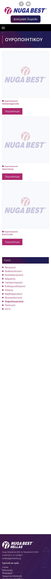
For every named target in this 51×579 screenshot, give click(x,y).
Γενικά (5, 567)
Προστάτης (8, 169)
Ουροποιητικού (11, 101)
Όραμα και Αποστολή (12, 576)
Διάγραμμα (7, 573)
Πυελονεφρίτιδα (10, 103)
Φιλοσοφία (7, 570)
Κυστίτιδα (7, 234)
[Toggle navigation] (3, 27)
